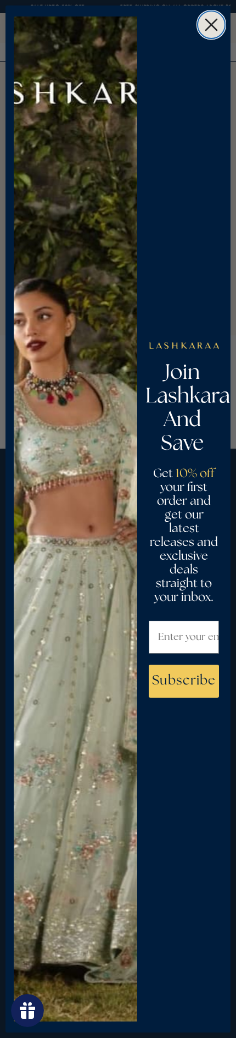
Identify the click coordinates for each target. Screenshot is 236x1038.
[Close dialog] (211, 24)
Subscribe (184, 681)
